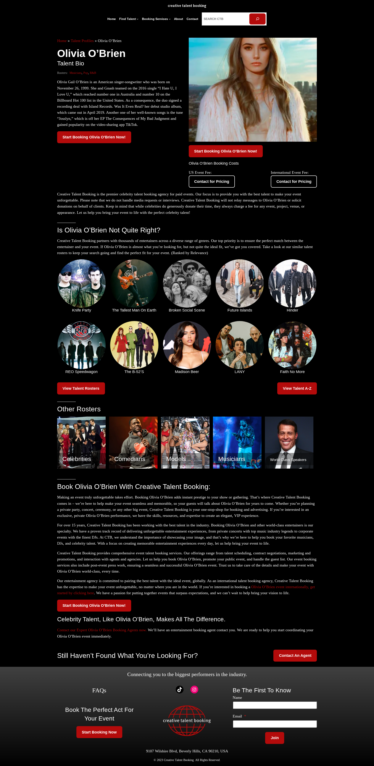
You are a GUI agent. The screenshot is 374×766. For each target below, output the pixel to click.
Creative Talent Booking (187, 6)
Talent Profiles (82, 41)
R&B (93, 73)
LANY (240, 372)
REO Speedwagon (81, 372)
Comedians (129, 459)
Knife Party (81, 310)
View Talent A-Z (297, 388)
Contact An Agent (295, 655)
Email (239, 716)
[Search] (257, 18)
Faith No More (292, 372)
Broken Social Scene (187, 310)
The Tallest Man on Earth (134, 310)
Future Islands (239, 310)
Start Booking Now (99, 732)
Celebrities (76, 459)
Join (275, 738)
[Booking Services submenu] (170, 19)
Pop (85, 73)
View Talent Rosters (81, 388)
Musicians (75, 73)
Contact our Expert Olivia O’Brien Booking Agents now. (102, 630)
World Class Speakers (288, 460)
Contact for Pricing (211, 181)
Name (237, 697)
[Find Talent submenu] (138, 19)
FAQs (99, 690)
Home (62, 41)
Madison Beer (187, 372)
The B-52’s (134, 372)
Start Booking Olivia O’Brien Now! (94, 137)
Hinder (292, 310)
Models (176, 459)
